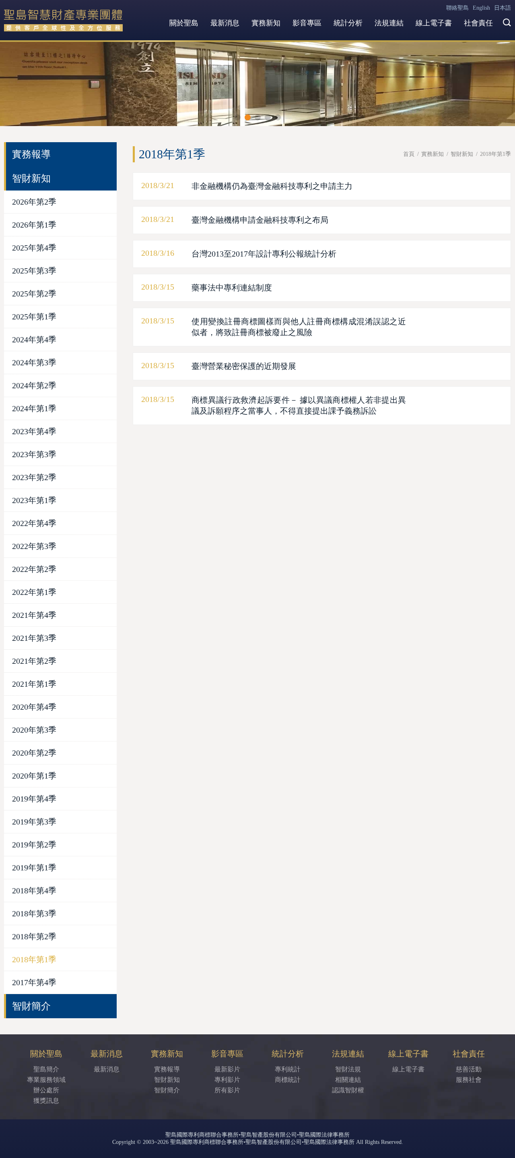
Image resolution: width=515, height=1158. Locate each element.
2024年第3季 (34, 362)
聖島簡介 (46, 1069)
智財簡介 (31, 1006)
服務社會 (469, 1079)
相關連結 (348, 1079)
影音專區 (307, 23)
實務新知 (265, 23)
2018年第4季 (34, 890)
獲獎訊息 (46, 1100)
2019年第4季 (34, 798)
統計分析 (348, 23)
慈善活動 (469, 1069)
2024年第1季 (34, 408)
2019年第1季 (34, 867)
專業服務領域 (46, 1079)
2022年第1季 (34, 592)
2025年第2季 (34, 293)
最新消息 (224, 23)
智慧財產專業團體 (64, 20)
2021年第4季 (34, 615)
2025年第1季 (34, 316)
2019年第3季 (34, 821)
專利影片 (227, 1079)
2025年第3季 (34, 270)
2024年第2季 (34, 385)
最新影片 (227, 1069)
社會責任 (478, 23)
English (481, 8)
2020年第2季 (34, 752)
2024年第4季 (34, 339)
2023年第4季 (34, 431)
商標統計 (288, 1079)
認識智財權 (348, 1090)
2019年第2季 (34, 844)
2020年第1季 (34, 775)
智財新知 (462, 154)
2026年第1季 (34, 224)
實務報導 (31, 154)
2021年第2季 (34, 661)
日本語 (502, 8)
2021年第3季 (34, 638)
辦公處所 (46, 1090)
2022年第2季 (34, 569)
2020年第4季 (34, 706)
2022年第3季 (34, 546)
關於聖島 (183, 23)
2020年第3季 (34, 729)
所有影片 (227, 1090)
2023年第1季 (34, 500)
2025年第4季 (34, 247)
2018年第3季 (34, 913)
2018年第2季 (34, 936)
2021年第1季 (34, 683)
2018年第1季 (34, 959)
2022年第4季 (34, 523)
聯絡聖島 (457, 8)
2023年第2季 (34, 477)
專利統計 (288, 1069)
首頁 (408, 154)
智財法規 (348, 1069)
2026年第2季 (34, 201)
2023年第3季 (34, 454)
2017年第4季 (34, 982)
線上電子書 (434, 23)
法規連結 (389, 23)
